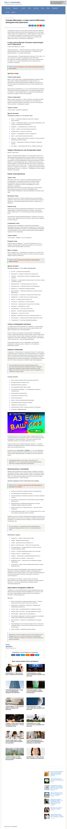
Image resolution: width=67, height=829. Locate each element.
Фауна (29, 8)
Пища (42, 8)
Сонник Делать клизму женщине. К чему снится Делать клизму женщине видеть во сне (56, 787)
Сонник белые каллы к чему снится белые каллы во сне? (56, 780)
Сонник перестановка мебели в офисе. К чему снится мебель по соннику (57, 815)
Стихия (7, 12)
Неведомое (55, 8)
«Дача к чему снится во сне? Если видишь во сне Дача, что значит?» (56, 794)
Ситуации (8, 8)
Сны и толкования (12, 2)
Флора (47, 8)
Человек (23, 8)
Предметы (15, 8)
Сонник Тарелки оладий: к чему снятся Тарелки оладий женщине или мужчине (56, 773)
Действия (35, 8)
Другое (13, 12)
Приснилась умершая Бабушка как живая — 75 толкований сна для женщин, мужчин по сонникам (56, 802)
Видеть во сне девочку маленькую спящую (56, 808)
